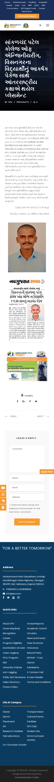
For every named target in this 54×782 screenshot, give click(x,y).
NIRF (30, 5)
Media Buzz (27, 11)
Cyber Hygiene (11, 652)
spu (10, 102)
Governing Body (11, 628)
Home (7, 2)
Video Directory (11, 682)
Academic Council (37, 628)
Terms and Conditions (39, 682)
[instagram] (18, 597)
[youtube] (13, 597)
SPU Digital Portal (28, 8)
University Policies (12, 667)
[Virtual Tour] (3, 488)
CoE (23, 5)
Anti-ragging (10, 672)
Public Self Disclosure (14, 677)
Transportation (35, 711)
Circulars (32, 633)
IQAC (36, 5)
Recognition (9, 633)
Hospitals (43, 2)
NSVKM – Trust (35, 657)
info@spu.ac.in (13, 593)
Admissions (33, 667)
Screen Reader (35, 677)
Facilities (32, 2)
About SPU (8, 623)
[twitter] (8, 597)
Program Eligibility (12, 643)
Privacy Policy (10, 687)
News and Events (36, 638)
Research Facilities (13, 731)
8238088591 (25, 589)
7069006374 (12, 589)
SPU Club (32, 726)
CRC (43, 5)
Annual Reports (35, 623)
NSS (5, 662)
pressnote (23, 102)
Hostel (6, 711)
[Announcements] (3, 501)
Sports (6, 716)
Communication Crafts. (27, 777)
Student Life (33, 731)
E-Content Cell (35, 672)
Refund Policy (34, 652)
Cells (17, 5)
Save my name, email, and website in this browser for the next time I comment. (24, 508)
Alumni (30, 662)
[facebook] (3, 597)
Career (42, 8)
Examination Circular (14, 647)
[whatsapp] (3, 494)
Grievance (32, 647)
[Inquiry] (3, 507)
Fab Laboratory (11, 736)
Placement (9, 721)
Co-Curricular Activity (15, 744)
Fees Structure (35, 643)
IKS (4, 726)
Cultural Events (35, 716)
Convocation (12, 8)
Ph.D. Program (10, 657)
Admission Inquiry (27, 16)
